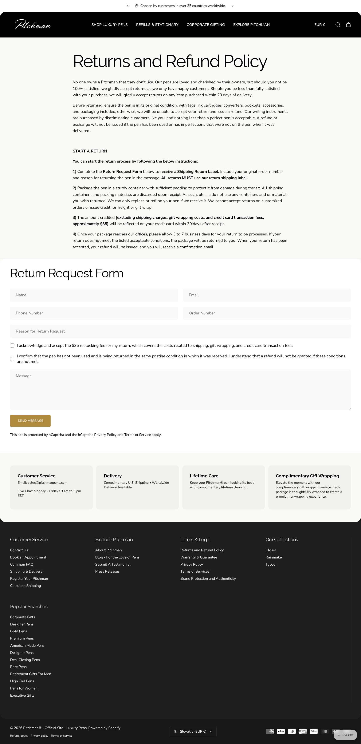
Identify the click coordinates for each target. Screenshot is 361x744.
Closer (271, 550)
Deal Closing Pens (25, 660)
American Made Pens (27, 645)
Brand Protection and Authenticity (208, 578)
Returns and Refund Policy (202, 550)
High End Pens (22, 681)
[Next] (232, 6)
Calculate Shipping (25, 586)
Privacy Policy (105, 434)
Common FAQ (21, 564)
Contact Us (19, 550)
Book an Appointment (28, 557)
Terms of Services (194, 571)
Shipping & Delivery (26, 571)
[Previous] (128, 6)
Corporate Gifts (22, 617)
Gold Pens (18, 631)
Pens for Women (24, 688)
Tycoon (272, 564)
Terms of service (61, 735)
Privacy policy (39, 735)
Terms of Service (137, 434)
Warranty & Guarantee (198, 557)
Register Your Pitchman (29, 578)
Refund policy (19, 735)
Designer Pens (22, 624)
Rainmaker (274, 557)
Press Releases (107, 571)
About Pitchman (108, 550)
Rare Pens (18, 667)
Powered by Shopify (104, 727)
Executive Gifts (22, 695)
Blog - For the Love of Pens (117, 557)
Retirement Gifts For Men (30, 674)
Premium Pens (22, 638)
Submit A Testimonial (112, 564)
